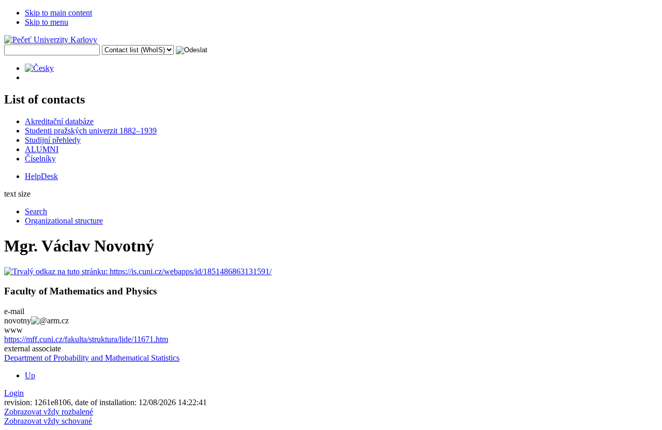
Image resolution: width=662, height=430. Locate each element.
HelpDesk (41, 176)
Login (14, 393)
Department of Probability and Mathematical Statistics (91, 357)
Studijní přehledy (53, 140)
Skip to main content (58, 12)
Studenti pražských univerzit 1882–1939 (91, 130)
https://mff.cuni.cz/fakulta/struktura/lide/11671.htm (86, 339)
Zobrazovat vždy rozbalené (48, 411)
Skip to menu (46, 22)
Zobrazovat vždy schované (48, 421)
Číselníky (40, 158)
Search (36, 211)
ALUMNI (41, 149)
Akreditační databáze (59, 121)
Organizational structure (64, 220)
